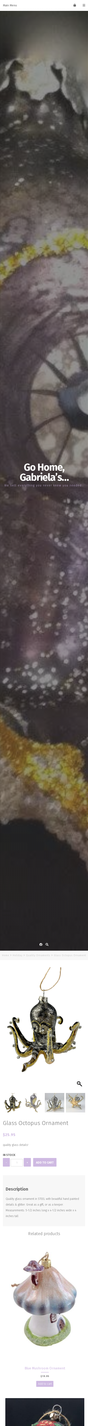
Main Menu (10, 5)
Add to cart (45, 1162)
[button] (80, 1031)
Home (5, 955)
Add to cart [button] (45, 1384)
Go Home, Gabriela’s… (44, 472)
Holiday (18, 955)
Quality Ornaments (38, 955)
